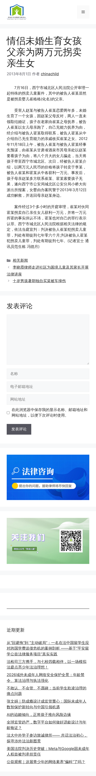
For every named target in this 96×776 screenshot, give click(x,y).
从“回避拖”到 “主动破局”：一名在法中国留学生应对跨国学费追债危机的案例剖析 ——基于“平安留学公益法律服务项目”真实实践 (48, 648)
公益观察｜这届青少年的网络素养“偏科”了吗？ (46, 762)
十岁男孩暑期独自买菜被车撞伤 (39, 281)
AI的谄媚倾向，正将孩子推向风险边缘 (39, 714)
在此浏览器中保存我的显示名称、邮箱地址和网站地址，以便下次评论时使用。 (50, 412)
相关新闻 (20, 260)
